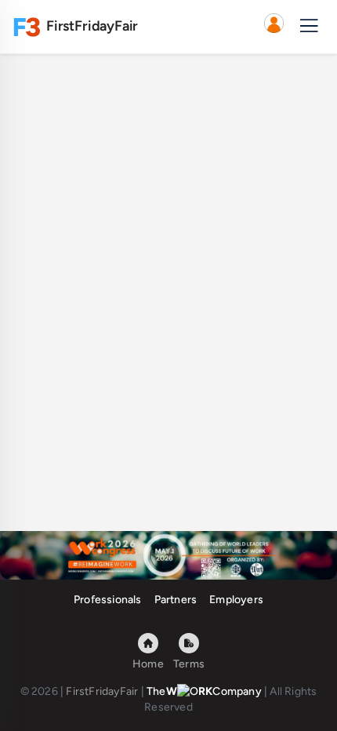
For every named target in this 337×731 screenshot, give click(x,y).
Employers (236, 599)
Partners (175, 599)
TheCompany (204, 691)
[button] (273, 26)
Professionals (108, 599)
